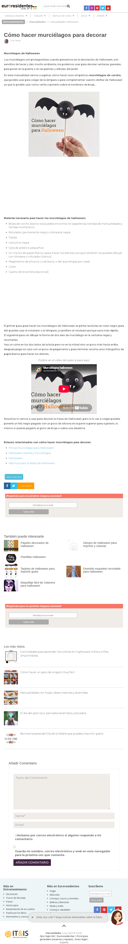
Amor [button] (100, 15)
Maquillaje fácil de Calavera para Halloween (38, 584)
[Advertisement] (64, 183)
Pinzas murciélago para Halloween (31, 447)
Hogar (53, 890)
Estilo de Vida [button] (62, 15)
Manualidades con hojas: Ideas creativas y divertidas (54, 692)
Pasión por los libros (16, 912)
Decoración (12, 894)
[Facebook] (86, 7)
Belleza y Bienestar (59, 902)
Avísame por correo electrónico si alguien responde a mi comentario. (58, 837)
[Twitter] (102, 7)
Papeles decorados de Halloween (35, 544)
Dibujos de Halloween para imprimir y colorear (100, 544)
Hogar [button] (38, 15)
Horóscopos (12, 905)
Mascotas (55, 894)
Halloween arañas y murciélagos (30, 453)
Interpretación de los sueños (20, 909)
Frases (9, 901)
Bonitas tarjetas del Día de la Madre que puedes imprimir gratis (61, 733)
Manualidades (53, 933)
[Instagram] (91, 7)
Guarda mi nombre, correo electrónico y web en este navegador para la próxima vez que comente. (63, 853)
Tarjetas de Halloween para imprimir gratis (38, 570)
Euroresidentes (65, 936)
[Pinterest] (97, 7)
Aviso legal (81, 939)
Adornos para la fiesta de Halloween (32, 463)
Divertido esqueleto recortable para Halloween (102, 570)
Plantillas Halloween (33, 557)
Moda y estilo (56, 905)
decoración (14, 476)
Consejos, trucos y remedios (64, 898)
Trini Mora (15, 40)
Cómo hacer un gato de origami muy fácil (47, 672)
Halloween (16, 458)
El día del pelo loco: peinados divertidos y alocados (53, 713)
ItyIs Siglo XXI (47, 936)
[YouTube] (108, 7)
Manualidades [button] (14, 15)
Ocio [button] (84, 15)
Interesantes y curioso (17, 916)
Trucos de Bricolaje (16, 897)
